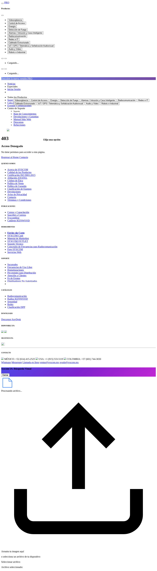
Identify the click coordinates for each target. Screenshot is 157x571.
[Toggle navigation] (2, 3)
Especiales (12, 86)
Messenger (16, 362)
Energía (12, 26)
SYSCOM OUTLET (17, 241)
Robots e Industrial (17, 52)
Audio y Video (15, 49)
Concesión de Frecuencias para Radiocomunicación (32, 246)
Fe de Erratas (13, 278)
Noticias (11, 83)
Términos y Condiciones (19, 200)
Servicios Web (14, 252)
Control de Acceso (17, 23)
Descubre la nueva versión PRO (16, 78)
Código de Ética (15, 180)
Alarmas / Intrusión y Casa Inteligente (25, 33)
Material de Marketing (18, 238)
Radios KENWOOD (17, 299)
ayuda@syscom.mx (69, 362)
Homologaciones (15, 270)
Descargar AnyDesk (11, 319)
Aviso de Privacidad (17, 194)
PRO (6, 2)
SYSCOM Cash (15, 235)
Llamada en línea (31, 362)
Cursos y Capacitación (18, 212)
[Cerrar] (2, 15)
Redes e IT (13, 39)
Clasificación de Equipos (19, 189)
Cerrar (5, 375)
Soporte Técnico (15, 244)
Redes (10, 304)
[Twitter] (3, 344)
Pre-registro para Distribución (21, 272)
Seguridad (12, 301)
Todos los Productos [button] (17, 97)
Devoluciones (14, 191)
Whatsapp (6, 362)
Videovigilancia (15, 20)
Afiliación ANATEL (17, 178)
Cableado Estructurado (19, 42)
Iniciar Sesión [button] (14, 89)
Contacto (11, 197)
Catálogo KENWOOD (18, 220)
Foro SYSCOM (15, 249)
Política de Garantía (16, 186)
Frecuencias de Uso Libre (19, 267)
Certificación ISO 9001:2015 (21, 175)
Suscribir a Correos (16, 215)
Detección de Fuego (17, 30)
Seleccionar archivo (10, 562)
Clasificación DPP (16, 307)
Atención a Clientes (16, 275)
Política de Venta (15, 183)
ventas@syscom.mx (49, 362)
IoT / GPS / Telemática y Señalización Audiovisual (31, 46)
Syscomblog (13, 217)
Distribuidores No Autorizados (22, 281)
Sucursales (12, 264)
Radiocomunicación (17, 36)
